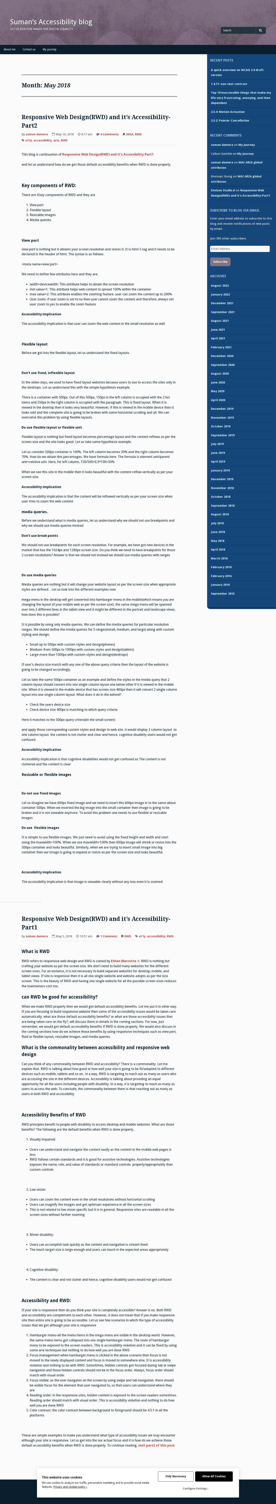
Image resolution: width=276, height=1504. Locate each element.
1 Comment (108, 936)
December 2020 (222, 356)
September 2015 (223, 593)
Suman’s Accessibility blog (51, 22)
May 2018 (217, 541)
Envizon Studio (221, 190)
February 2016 (221, 576)
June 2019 (218, 453)
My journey (50, 49)
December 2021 (222, 303)
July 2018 (217, 523)
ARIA (129, 134)
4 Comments (109, 134)
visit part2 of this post (156, 1445)
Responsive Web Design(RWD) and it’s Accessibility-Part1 (108, 154)
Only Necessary (175, 1476)
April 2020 (218, 400)
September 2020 (223, 365)
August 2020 (220, 373)
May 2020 (217, 391)
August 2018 (220, 514)
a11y (28, 140)
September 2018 (223, 505)
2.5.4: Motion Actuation (228, 112)
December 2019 (222, 409)
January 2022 (220, 294)
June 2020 (218, 382)
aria (56, 140)
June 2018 (218, 532)
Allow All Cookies (214, 1476)
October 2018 (220, 497)
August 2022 (220, 285)
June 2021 (218, 330)
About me (9, 49)
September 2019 (223, 435)
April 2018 (218, 549)
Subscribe (220, 262)
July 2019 (217, 444)
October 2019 (220, 426)
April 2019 (218, 461)
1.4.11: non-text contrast (229, 84)
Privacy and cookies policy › (70, 1486)
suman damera (37, 134)
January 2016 (220, 585)
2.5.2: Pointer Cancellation (230, 120)
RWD (138, 134)
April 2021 (218, 338)
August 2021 (220, 321)
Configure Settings (195, 1488)
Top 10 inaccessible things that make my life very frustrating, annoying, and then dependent (241, 98)
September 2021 (223, 312)
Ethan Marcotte (123, 961)
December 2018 (222, 479)
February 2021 (221, 347)
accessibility (43, 140)
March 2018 (219, 558)
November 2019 (222, 417)
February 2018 (221, 567)
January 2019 (220, 470)
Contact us (29, 49)
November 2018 (222, 488)
